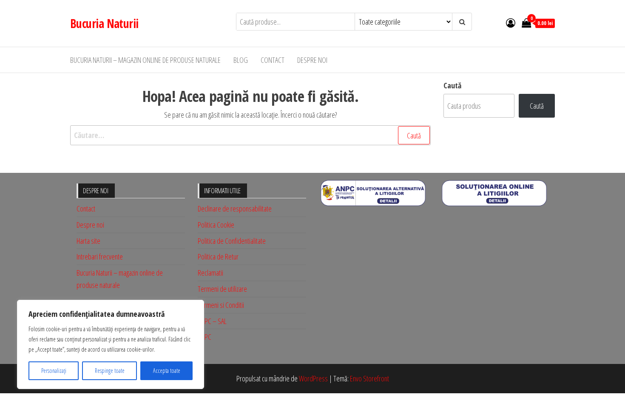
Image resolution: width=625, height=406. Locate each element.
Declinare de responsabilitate (235, 208)
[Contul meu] (510, 22)
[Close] (195, 307)
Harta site (88, 241)
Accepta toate (166, 371)
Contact (272, 60)
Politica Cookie (216, 225)
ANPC (204, 337)
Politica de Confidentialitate (232, 241)
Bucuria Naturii (104, 23)
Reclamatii (210, 273)
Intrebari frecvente (100, 256)
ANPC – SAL (212, 321)
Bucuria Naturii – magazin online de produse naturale (145, 60)
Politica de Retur (218, 256)
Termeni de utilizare (222, 289)
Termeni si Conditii (221, 305)
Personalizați (53, 371)
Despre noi (312, 60)
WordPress (313, 378)
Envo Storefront (369, 378)
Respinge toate (110, 371)
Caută (452, 85)
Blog (240, 60)
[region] (110, 344)
